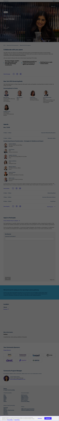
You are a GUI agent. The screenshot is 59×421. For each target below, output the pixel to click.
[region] (29, 418)
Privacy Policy (10, 419)
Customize (40, 418)
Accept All (48, 418)
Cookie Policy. (17, 419)
